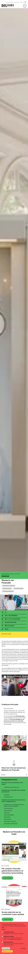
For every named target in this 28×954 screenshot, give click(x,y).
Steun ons (22, 2)
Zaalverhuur (17, 2)
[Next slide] (24, 744)
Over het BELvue (10, 2)
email (11, 715)
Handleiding (7, 796)
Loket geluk (6, 814)
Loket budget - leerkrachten (10, 825)
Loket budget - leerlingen (10, 822)
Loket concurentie (8, 809)
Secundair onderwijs (18, 590)
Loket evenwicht (8, 812)
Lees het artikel (7, 879)
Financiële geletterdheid (8, 592)
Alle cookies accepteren (7, 951)
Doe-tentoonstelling (7, 590)
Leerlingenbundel (8, 798)
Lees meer (4, 929)
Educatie (3, 575)
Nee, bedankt (23, 948)
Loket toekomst (7, 820)
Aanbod (7, 575)
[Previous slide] (4, 744)
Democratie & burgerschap (9, 587)
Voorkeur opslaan (6, 948)
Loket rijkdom (7, 818)
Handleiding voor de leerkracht (11, 788)
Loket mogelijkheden (9, 816)
